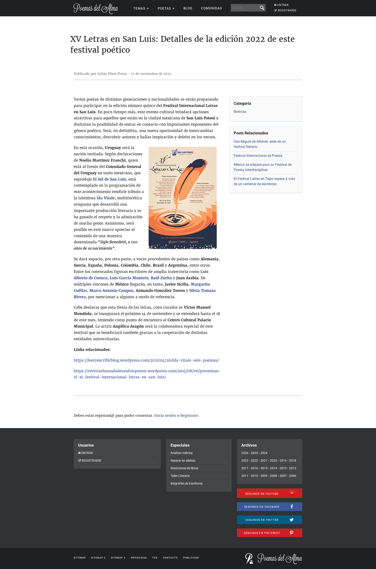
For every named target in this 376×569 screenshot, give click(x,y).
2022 (254, 460)
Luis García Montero (129, 278)
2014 (273, 468)
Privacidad (139, 557)
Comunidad (211, 8)
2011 (244, 475)
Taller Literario (180, 475)
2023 (244, 460)
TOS (155, 557)
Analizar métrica (182, 452)
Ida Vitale (106, 198)
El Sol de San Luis (109, 179)
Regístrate (189, 415)
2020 (273, 460)
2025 (254, 452)
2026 (244, 452)
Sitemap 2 (98, 557)
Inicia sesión (165, 415)
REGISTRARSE (287, 10)
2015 (263, 468)
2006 (292, 475)
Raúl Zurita (161, 278)
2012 (292, 468)
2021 (263, 460)
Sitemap (80, 557)
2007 (283, 475)
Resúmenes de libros (184, 468)
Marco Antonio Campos (111, 290)
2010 (254, 475)
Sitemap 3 (118, 557)
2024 (263, 452)
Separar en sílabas (183, 460)
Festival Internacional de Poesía (258, 156)
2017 (244, 468)
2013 (283, 468)
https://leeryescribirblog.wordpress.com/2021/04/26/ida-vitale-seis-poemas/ (146, 360)
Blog (187, 8)
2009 (263, 475)
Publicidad (191, 557)
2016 (254, 468)
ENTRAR (283, 5)
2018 (292, 460)
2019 (283, 460)
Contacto (170, 557)
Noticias (240, 112)
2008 (273, 475)
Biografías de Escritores (187, 483)
